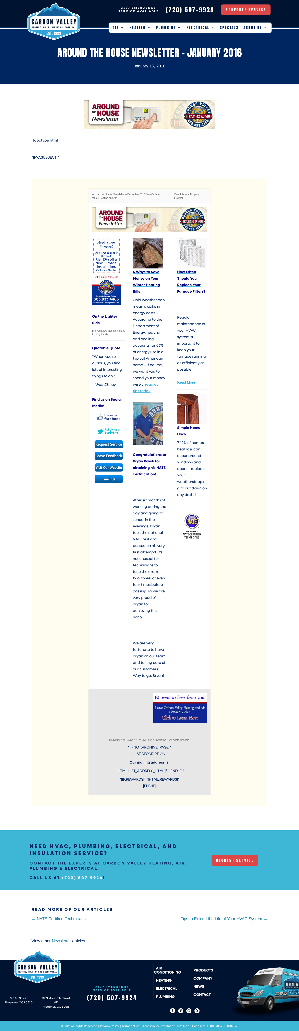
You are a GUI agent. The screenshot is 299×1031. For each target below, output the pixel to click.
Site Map (183, 1026)
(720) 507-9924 (82, 877)
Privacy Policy (109, 1026)
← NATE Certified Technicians (59, 918)
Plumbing (166, 27)
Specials (229, 27)
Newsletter (61, 941)
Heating (138, 27)
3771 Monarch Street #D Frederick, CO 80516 (56, 1002)
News (198, 986)
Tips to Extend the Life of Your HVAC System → (224, 918)
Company (202, 978)
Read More (186, 382)
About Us (252, 27)
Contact (202, 994)
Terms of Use (131, 1026)
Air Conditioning (167, 970)
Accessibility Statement (158, 1026)
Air (116, 27)
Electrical (198, 27)
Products (203, 970)
